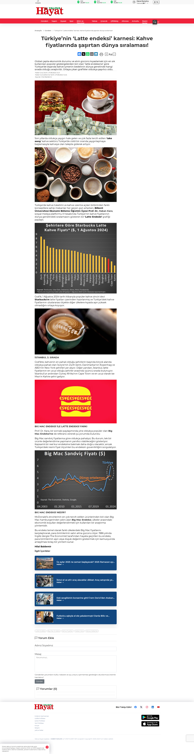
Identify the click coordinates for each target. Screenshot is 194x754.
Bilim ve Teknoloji (80, 22)
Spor (71, 21)
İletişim (37, 728)
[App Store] (145, 723)
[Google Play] (145, 717)
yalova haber (39, 730)
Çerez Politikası (40, 721)
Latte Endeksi (40, 631)
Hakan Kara (105, 211)
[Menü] (158, 22)
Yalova (94, 21)
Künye (37, 725)
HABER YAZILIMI (56, 739)
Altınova (125, 21)
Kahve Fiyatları (67, 631)
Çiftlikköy (114, 21)
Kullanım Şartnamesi (42, 716)
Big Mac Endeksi (81, 519)
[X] (141, 707)
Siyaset (63, 21)
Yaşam (54, 21)
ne (51, 433)
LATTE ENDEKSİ (70, 426)
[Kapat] (47, 747)
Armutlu (135, 21)
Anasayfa (38, 3)
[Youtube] (158, 707)
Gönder (39, 681)
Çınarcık (104, 21)
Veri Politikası (39, 723)
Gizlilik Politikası (40, 718)
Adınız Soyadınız (44, 645)
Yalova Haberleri (92, 631)
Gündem (44, 21)
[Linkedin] (152, 707)
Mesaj (38, 654)
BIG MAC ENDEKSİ (45, 426)
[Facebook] (135, 707)
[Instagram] (147, 707)
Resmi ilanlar (144, 22)
